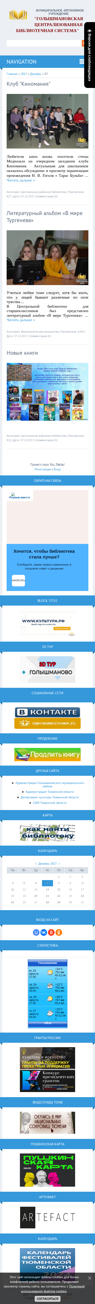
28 (47, 902)
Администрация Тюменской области (50, 791)
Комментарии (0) (47, 196)
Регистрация (43, 469)
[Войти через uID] (36, 932)
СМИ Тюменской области (49, 803)
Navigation (21, 61)
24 (82, 896)
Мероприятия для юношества (40, 331)
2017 (24, 74)
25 (12, 902)
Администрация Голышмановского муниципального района (49, 784)
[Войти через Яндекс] (51, 932)
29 (58, 902)
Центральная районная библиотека (43, 192)
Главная (12, 74)
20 (35, 896)
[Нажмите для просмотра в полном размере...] (47, 151)
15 (58, 889)
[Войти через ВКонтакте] (43, 932)
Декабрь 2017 (47, 863)
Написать (18, 580)
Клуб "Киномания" (28, 83)
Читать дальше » (21, 180)
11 (12, 889)
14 (47, 889)
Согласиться (47, 1298)
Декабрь (35, 74)
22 (58, 896)
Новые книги (22, 352)
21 (47, 896)
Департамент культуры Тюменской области (50, 797)
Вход (57, 469)
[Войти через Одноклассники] (58, 932)
